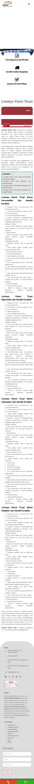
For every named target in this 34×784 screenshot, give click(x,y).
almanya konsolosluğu (11, 706)
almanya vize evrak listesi (10, 696)
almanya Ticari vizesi (21, 700)
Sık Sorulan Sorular (10, 33)
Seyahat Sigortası (10, 24)
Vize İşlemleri (9, 10)
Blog (6, 42)
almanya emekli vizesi (9, 704)
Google (3, 630)
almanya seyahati (20, 711)
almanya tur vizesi (23, 698)
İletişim (7, 46)
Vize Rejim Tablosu (10, 15)
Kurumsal (7, 37)
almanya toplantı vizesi (10, 700)
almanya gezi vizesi (16, 708)
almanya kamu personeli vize (20, 713)
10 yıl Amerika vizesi (11, 698)
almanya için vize (8, 715)
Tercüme (7, 28)
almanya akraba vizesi (9, 702)
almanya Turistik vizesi (21, 702)
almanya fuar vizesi (19, 704)
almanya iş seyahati (9, 717)
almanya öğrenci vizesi (23, 696)
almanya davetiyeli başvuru (21, 715)
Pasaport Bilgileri (10, 19)
